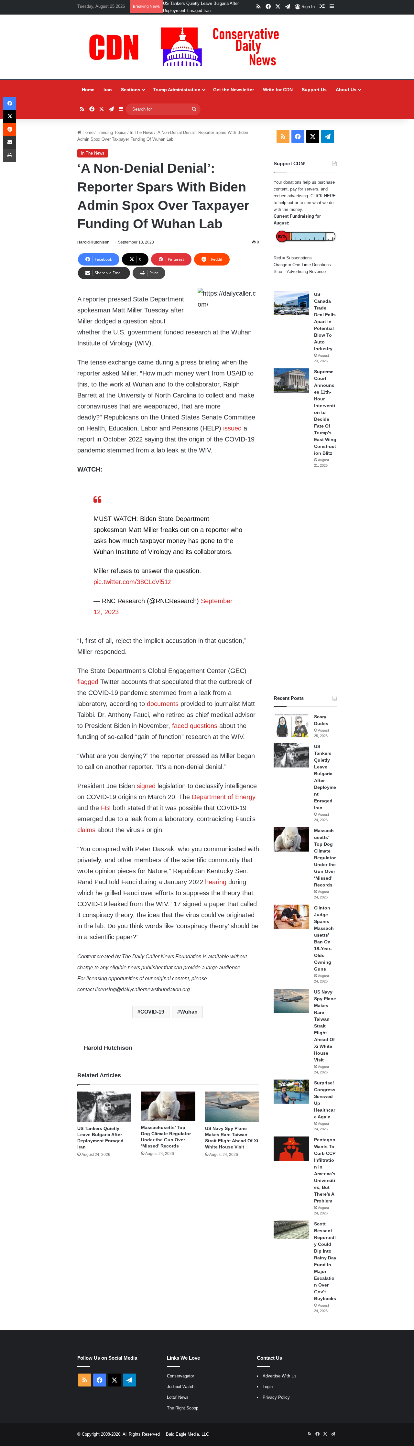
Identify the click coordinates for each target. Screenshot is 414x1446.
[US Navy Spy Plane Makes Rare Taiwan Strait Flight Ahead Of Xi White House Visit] (232, 1107)
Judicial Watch (180, 1386)
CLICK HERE (323, 195)
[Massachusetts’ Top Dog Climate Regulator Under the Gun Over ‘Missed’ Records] (168, 1106)
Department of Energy (224, 796)
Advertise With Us (280, 1376)
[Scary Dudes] (291, 725)
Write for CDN (278, 89)
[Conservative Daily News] (187, 46)
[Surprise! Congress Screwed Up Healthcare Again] (291, 1092)
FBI (106, 807)
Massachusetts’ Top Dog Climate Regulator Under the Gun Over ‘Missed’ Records (325, 857)
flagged (87, 681)
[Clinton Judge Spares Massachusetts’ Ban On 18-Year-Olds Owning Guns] (291, 917)
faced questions (194, 725)
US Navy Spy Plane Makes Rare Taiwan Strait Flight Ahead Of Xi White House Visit (325, 1025)
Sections (130, 89)
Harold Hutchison (93, 242)
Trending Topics (111, 132)
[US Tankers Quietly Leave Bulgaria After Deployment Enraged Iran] (104, 1107)
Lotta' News (178, 1397)
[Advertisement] (305, 581)
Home (88, 89)
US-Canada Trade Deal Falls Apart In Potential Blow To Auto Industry (325, 321)
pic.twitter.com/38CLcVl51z (132, 581)
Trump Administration (177, 89)
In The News (141, 132)
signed (146, 785)
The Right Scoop (182, 1408)
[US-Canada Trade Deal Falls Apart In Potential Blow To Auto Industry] (291, 303)
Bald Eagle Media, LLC (187, 1434)
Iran (108, 89)
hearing (215, 882)
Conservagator (180, 1376)
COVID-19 (152, 1012)
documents (163, 703)
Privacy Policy (276, 1397)
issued (232, 428)
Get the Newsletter (233, 89)
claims (86, 829)
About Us (346, 89)
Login (268, 1386)
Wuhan (189, 1012)
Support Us (314, 89)
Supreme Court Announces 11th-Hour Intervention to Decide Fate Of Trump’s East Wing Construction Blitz (325, 412)
